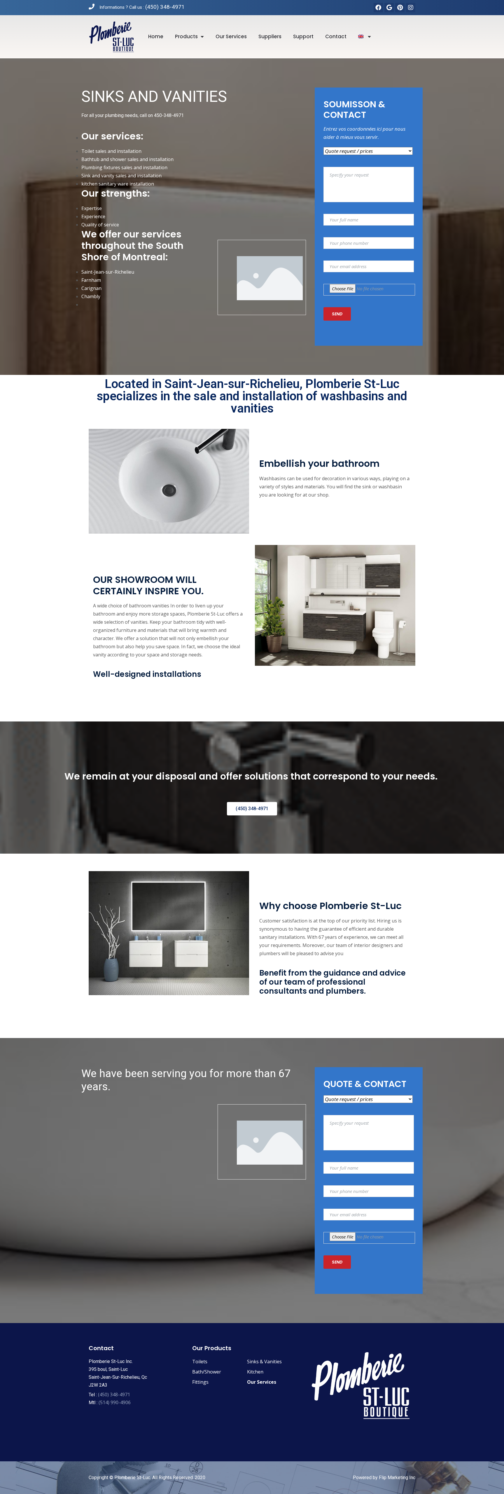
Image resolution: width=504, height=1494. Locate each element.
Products (186, 36)
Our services (231, 36)
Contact (335, 36)
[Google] (389, 7)
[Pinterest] (400, 7)
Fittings (200, 1382)
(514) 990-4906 (115, 1402)
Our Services (261, 1382)
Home (155, 36)
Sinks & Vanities (264, 1361)
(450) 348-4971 (165, 7)
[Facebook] (378, 7)
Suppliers (269, 36)
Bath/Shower (206, 1372)
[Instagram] (410, 7)
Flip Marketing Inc (397, 1477)
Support (303, 36)
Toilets (199, 1361)
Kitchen (255, 1372)
